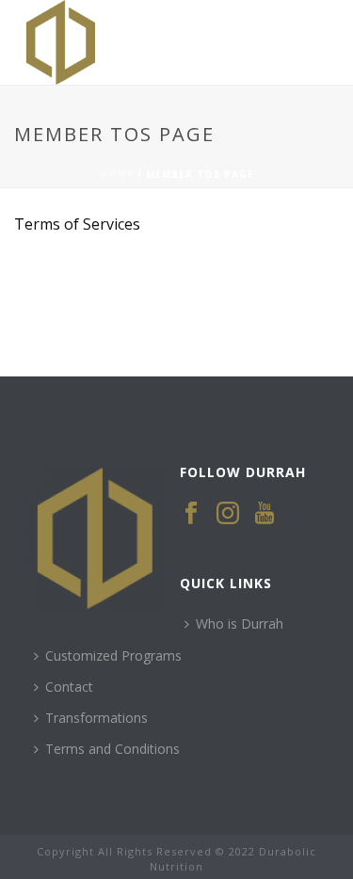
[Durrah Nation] (9, 42)
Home (117, 174)
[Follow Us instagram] (228, 514)
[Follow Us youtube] (264, 514)
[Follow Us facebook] (191, 514)
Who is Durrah (239, 623)
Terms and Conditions (112, 749)
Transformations (96, 718)
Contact (69, 686)
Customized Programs (113, 655)
